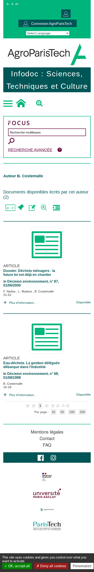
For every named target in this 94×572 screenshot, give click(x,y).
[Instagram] (53, 457)
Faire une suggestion (32, 208)
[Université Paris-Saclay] (47, 493)
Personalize (82, 566)
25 (53, 412)
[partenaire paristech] (47, 526)
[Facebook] (40, 457)
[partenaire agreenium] (47, 509)
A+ (17, 4)
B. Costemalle (44, 291)
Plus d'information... (23, 302)
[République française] (47, 476)
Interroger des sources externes (56, 208)
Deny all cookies (52, 566)
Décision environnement (27, 281)
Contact (47, 438)
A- (8, 4)
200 (82, 412)
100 (72, 412)
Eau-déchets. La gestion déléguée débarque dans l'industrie (31, 365)
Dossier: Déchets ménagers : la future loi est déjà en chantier (29, 273)
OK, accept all (18, 566)
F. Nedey (9, 291)
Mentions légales (47, 432)
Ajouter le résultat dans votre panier (20, 208)
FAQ (47, 445)
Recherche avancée (30, 150)
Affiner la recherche (44, 208)
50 (62, 412)
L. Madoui (25, 291)
